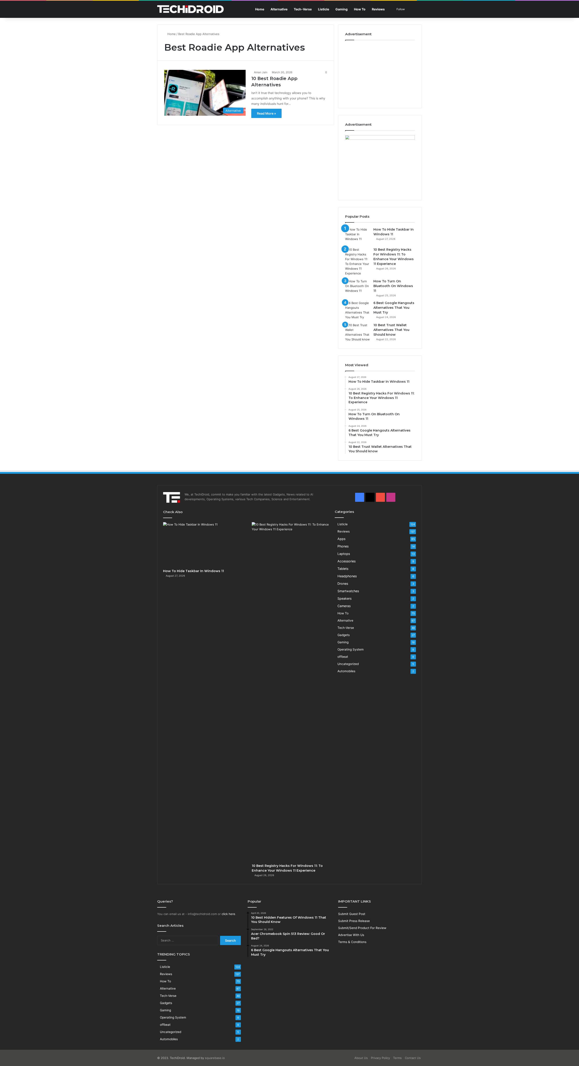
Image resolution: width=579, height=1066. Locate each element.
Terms (397, 1058)
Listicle (323, 9)
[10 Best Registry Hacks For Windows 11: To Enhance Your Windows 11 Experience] (357, 261)
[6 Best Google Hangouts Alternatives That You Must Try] (357, 310)
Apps (341, 539)
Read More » (266, 113)
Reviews (378, 9)
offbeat (342, 656)
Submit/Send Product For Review (362, 928)
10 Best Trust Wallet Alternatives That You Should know (391, 330)
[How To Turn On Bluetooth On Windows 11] (357, 287)
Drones (342, 583)
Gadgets (343, 635)
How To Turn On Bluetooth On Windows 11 (393, 286)
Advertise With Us (351, 935)
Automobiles (346, 671)
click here (228, 914)
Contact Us (413, 1058)
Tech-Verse (303, 9)
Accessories (346, 561)
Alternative (279, 9)
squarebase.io (215, 1058)
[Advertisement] (380, 73)
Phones (343, 546)
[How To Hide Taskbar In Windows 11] (357, 235)
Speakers (344, 598)
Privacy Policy (380, 1058)
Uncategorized (348, 664)
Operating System (350, 649)
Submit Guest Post (351, 914)
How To (359, 9)
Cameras (344, 606)
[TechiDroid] (190, 9)
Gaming (341, 9)
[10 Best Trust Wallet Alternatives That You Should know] (357, 332)
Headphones (347, 576)
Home (259, 9)
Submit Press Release (354, 921)
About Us (361, 1058)
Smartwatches (348, 591)
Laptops (343, 554)
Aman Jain (260, 72)
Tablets (342, 569)
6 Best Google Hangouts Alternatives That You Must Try (393, 307)
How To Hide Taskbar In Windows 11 (193, 571)
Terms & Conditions (352, 942)
